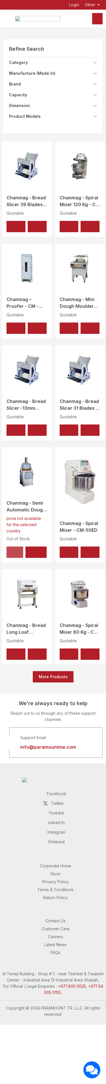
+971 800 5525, (72, 986)
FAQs (55, 952)
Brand (15, 84)
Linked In (56, 822)
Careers (55, 936)
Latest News (55, 944)
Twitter (57, 803)
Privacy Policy (55, 881)
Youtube (56, 812)
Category (18, 62)
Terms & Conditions (55, 889)
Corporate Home (55, 865)
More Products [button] (53, 676)
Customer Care (56, 928)
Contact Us (55, 920)
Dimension (19, 105)
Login (74, 5)
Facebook (56, 793)
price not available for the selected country (24, 524)
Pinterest (56, 841)
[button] (16, 226)
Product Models (25, 116)
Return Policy (55, 897)
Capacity (18, 94)
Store (55, 873)
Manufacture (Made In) (32, 73)
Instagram (56, 832)
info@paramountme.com (48, 747)
